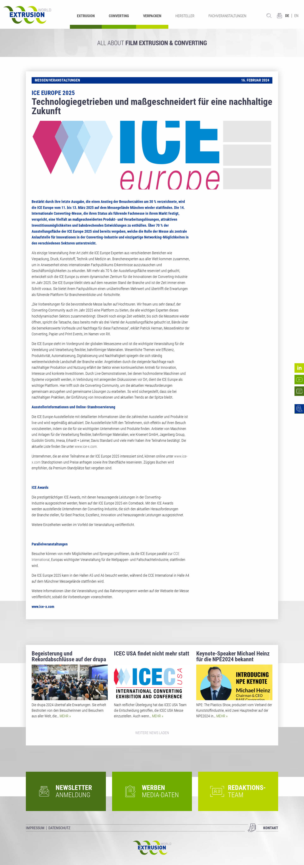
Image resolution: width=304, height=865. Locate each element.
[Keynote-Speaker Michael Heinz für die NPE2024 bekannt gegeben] (234, 682)
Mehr (64, 716)
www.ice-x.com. (86, 446)
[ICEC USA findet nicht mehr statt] (152, 682)
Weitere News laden (152, 733)
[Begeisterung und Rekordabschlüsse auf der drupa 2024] (70, 682)
